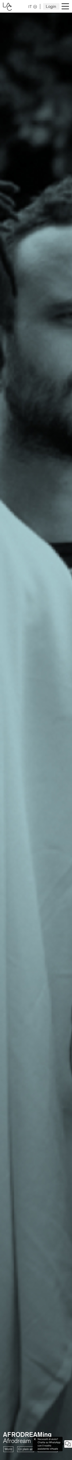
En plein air (25, 1449)
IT (30, 6)
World (8, 1449)
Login (51, 6)
